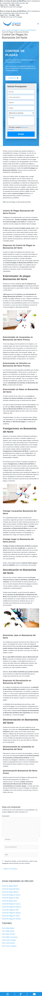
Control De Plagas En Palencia (11, 907)
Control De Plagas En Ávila (10, 910)
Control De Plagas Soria (9, 901)
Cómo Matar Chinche (8, 934)
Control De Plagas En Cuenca (11, 904)
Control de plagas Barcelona (11, 889)
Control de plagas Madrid (10, 886)
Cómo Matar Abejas (8, 928)
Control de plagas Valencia (10, 892)
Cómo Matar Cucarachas (9, 937)
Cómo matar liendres (8, 943)
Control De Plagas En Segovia (11, 913)
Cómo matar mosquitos (9, 946)
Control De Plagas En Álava (10, 898)
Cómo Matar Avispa (8, 931)
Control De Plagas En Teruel (10, 916)
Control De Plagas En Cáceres (11, 919)
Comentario (6, 816)
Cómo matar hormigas (9, 940)
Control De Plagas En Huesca (11, 895)
